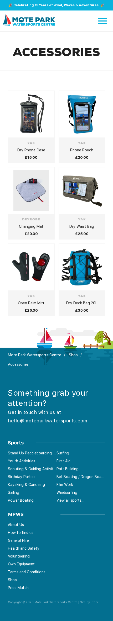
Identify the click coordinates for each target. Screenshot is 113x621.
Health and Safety (23, 548)
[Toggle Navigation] (102, 20)
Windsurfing (66, 492)
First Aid (63, 461)
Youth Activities (21, 461)
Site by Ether (89, 602)
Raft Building (67, 469)
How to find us (20, 532)
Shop (73, 355)
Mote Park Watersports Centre (34, 355)
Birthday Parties (21, 477)
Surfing (62, 453)
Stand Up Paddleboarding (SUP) (32, 453)
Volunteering (19, 556)
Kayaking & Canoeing (26, 484)
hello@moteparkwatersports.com (48, 420)
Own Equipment (21, 564)
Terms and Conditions (26, 572)
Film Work (64, 484)
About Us (16, 525)
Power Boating (21, 500)
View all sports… (70, 500)
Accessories (18, 364)
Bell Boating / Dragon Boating (80, 477)
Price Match (18, 588)
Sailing (13, 492)
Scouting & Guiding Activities (32, 469)
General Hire (18, 540)
